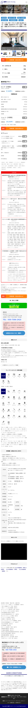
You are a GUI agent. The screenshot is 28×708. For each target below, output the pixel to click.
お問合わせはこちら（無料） (14, 333)
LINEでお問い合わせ (14, 306)
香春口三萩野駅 (19, 473)
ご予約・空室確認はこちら (15, 667)
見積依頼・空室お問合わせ (16, 60)
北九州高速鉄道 (11, 473)
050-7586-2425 (14, 319)
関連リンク (5, 700)
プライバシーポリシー (20, 700)
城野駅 (17, 478)
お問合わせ (17, 702)
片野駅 (17, 476)
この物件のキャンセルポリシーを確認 (10, 365)
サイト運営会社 (11, 702)
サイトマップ (11, 700)
